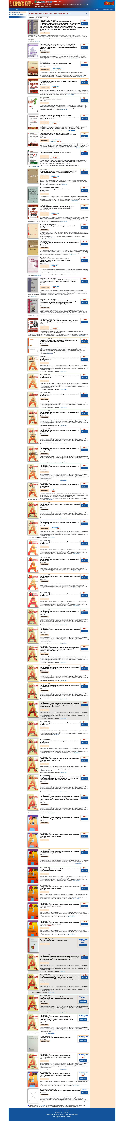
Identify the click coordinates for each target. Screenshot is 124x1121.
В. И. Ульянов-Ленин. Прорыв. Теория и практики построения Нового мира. (59, 117)
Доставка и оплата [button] (82, 4)
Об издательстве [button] (40, 4)
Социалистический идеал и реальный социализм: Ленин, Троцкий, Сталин (58, 47)
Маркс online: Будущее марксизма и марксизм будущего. (58, 135)
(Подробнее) (36, 41)
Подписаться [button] (57, 4)
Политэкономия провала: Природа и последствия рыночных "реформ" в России (59, 243)
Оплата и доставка (62, 1118)
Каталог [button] (16, 9)
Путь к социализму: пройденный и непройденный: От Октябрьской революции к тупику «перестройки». (57, 208)
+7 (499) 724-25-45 (57, 1)
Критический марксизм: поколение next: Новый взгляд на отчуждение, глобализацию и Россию (58, 340)
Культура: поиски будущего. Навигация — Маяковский (57, 226)
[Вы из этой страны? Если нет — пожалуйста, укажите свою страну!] (35, 1)
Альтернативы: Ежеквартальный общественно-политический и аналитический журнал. (59, 667)
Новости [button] (65, 4)
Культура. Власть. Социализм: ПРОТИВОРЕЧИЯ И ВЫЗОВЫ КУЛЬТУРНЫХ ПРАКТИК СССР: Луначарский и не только (58, 171)
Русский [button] (39, 1)
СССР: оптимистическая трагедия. (55, 152)
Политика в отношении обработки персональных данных (62, 1114)
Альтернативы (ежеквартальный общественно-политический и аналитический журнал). (60, 818)
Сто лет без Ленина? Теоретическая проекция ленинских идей (60, 1091)
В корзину (84, 23)
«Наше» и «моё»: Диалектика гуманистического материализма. (55, 64)
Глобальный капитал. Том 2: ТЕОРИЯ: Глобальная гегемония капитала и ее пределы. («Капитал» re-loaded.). (59, 281)
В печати (84, 1089)
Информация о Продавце (62, 1113)
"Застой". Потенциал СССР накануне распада (54, 940)
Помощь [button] (95, 9)
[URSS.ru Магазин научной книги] (21, 3)
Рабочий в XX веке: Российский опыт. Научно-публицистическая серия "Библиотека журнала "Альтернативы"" (55, 260)
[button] (46, 2)
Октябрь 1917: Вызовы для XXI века (51, 99)
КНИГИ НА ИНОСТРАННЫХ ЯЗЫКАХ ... (16, 14)
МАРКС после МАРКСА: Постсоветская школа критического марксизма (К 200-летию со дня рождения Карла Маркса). (59, 322)
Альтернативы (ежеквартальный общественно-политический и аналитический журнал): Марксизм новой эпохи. (56, 998)
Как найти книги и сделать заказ (62, 1116)
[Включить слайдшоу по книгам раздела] (50, 17)
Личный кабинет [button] (108, 9)
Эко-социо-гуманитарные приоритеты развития (55, 1037)
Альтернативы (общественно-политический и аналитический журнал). (60, 505)
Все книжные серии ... (16, 17)
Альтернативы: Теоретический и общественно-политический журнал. (59, 358)
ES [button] (42, 1)
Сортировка (31, 17)
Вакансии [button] (73, 4)
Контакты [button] (49, 4)
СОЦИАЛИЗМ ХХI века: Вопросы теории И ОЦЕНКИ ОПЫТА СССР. (58, 81)
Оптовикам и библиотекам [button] (43, 6)
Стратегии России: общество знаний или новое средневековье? (55, 189)
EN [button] (44, 1)
